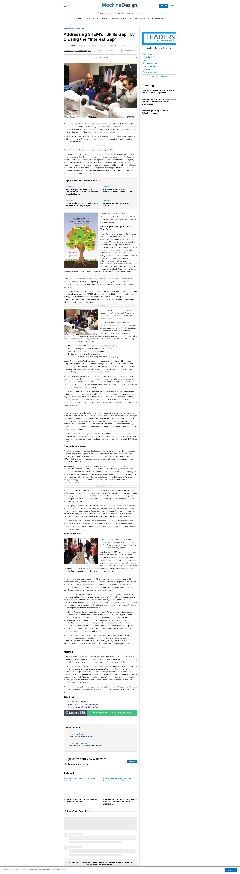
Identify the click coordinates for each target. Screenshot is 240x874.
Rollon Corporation (149, 66)
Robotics (105, 18)
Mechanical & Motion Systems (87, 18)
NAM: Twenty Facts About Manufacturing (85, 704)
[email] (107, 58)
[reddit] (104, 58)
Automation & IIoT (119, 18)
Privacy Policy (61, 869)
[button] (65, 6)
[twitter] (100, 58)
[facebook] (94, 58)
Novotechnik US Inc (150, 63)
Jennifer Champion (83, 51)
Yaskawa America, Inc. (151, 72)
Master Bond (147, 57)
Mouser (145, 60)
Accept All (231, 870)
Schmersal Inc (148, 69)
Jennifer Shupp (69, 51)
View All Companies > (159, 77)
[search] (68, 6)
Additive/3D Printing (156, 18)
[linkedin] (97, 58)
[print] (136, 58)
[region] (120, 870)
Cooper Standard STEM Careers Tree (83, 707)
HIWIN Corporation (149, 54)
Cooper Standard (114, 687)
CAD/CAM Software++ (137, 18)
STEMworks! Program (77, 702)
